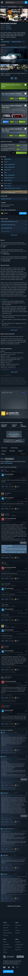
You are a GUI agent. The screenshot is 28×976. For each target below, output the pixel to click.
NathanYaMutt (8, 677)
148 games (7, 471)
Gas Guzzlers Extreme (15, 109)
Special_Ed (7, 705)
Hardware (17, 930)
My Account (18, 949)
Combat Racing (5, 41)
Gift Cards (5, 935)
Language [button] (3, 450)
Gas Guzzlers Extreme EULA (8, 192)
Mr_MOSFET (8, 493)
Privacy (4, 941)
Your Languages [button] (8, 458)
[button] (3, 6)
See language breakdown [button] (4, 425)
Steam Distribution (7, 932)
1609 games (7, 515)
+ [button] (23, 41)
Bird (6, 625)
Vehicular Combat (16, 41)
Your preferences (23, 425)
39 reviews (13, 585)
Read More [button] (23, 542)
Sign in (2, 73)
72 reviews (7, 564)
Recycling (17, 932)
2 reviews (13, 606)
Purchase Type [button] (14, 447)
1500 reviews (7, 678)
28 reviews (13, 515)
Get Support (18, 947)
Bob (6, 563)
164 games (7, 606)
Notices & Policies (7, 947)
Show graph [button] (22, 453)
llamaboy (7, 514)
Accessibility (6, 944)
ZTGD (4, 246)
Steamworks (6, 930)
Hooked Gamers (6, 253)
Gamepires (8, 25)
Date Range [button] (12, 450)
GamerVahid (7, 583)
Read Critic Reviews (14, 414)
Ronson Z (7, 646)
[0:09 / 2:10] (14, 56)
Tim (5, 469)
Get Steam (17, 941)
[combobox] (15, 2)
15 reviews (13, 627)
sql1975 (6, 604)
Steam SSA (5, 927)
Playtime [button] (20, 450)
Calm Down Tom (6, 261)
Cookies (5, 949)
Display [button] (3, 454)
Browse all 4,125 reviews (14, 906)
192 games (7, 627)
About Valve (18, 925)
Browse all (23, 141)
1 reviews (6, 494)
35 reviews (7, 707)
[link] (13, 98)
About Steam (6, 925)
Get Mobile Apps (8, 971)
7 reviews (6, 647)
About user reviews (14, 425)
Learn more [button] (23, 213)
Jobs (16, 927)
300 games (7, 585)
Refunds (5, 952)
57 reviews (13, 471)
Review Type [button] (4, 447)
